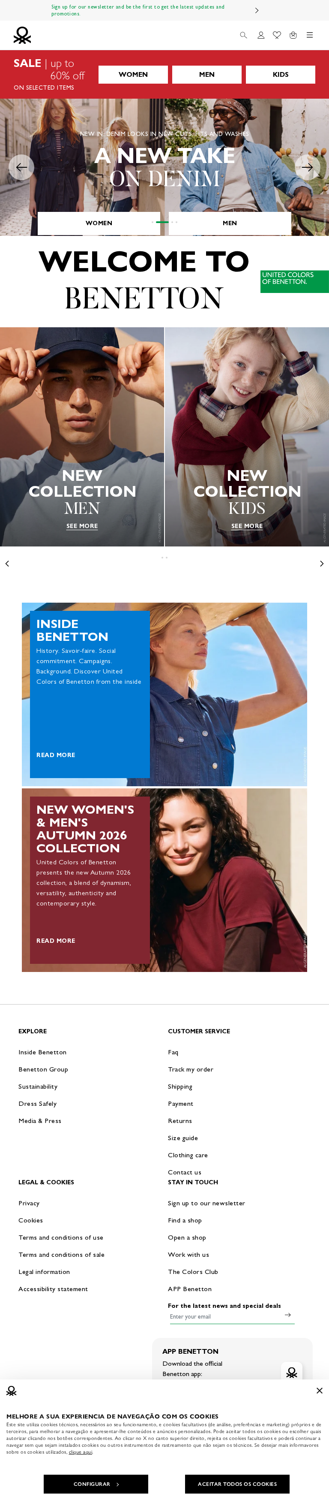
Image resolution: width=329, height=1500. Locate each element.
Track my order (190, 1069)
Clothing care (188, 1155)
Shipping (180, 1086)
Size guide (183, 1138)
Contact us (184, 1172)
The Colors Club (193, 1272)
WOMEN (133, 74)
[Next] (257, 10)
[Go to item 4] (176, 222)
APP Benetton (190, 1289)
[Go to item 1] (152, 222)
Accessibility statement (53, 1289)
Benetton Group (43, 1069)
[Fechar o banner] (320, 1391)
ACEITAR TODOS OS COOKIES (237, 1484)
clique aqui (81, 1452)
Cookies (30, 1220)
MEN (207, 74)
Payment (181, 1103)
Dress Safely (37, 1103)
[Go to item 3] (172, 222)
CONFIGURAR (92, 1484)
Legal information (44, 1272)
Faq (173, 1052)
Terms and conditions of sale (61, 1254)
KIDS (281, 74)
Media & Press (40, 1121)
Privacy (29, 1203)
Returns (180, 1121)
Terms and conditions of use (61, 1237)
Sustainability (37, 1086)
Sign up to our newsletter (206, 1203)
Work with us (188, 1254)
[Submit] (288, 1315)
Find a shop (185, 1220)
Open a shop (187, 1237)
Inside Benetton (42, 1052)
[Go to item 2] (162, 222)
